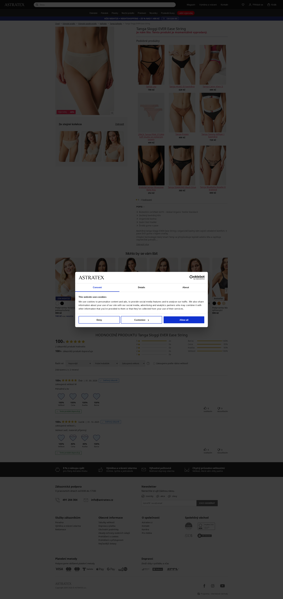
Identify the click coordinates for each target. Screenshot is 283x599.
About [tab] (185, 287)
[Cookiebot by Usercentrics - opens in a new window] (192, 277)
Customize (139, 320)
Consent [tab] (97, 287)
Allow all (184, 320)
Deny (99, 320)
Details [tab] (141, 287)
